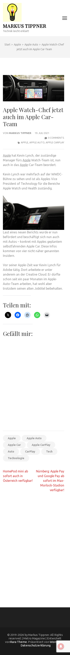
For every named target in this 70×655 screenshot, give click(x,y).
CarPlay (30, 451)
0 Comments (56, 137)
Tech (49, 451)
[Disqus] (33, 546)
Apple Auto (37, 142)
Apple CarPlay (55, 142)
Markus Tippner (24, 25)
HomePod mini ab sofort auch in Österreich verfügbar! (18, 475)
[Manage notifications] (61, 646)
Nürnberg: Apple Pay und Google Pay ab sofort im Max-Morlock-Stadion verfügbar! (50, 480)
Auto (11, 451)
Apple (24, 142)
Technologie (16, 458)
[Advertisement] (35, 391)
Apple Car (14, 444)
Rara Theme (18, 641)
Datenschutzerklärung (36, 645)
